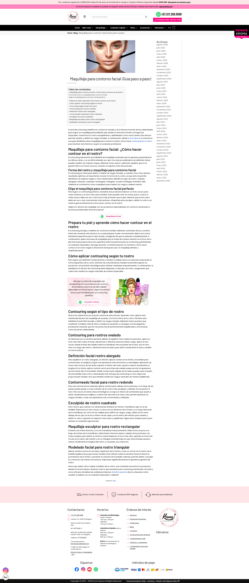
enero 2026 (161, 66)
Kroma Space (134, 138)
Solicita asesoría (119, 472)
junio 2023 (161, 162)
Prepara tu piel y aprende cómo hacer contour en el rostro (92, 101)
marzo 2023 (162, 171)
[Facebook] (77, 569)
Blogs (132, 527)
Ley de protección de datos (140, 535)
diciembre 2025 (163, 69)
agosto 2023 (162, 156)
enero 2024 (162, 140)
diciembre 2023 (163, 143)
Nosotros (133, 515)
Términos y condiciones (138, 543)
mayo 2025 (162, 91)
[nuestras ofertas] (241, 38)
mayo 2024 (162, 128)
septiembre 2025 (164, 79)
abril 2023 (161, 168)
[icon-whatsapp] (6, 577)
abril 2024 (161, 131)
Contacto (133, 531)
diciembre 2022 (163, 181)
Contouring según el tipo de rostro (83, 106)
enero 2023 (161, 178)
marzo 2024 (162, 134)
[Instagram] (83, 569)
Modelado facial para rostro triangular (84, 122)
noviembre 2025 (164, 72)
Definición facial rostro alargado (82, 111)
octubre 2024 (162, 112)
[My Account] (84, 17)
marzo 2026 (162, 60)
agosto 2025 (162, 82)
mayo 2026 (161, 54)
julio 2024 (161, 122)
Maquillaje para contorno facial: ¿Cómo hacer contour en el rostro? (96, 92)
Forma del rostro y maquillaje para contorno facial (88, 95)
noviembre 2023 (164, 147)
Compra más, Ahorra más (169, 19)
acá (84, 547)
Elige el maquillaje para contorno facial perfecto (87, 97)
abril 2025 (161, 94)
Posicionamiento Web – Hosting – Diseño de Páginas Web (152, 581)
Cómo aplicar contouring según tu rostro (85, 103)
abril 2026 (161, 57)
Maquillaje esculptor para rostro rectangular (87, 119)
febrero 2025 (162, 100)
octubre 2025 (162, 75)
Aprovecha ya (165, 6)
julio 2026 (161, 48)
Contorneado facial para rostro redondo (85, 114)
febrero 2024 (162, 137)
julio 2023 (161, 159)
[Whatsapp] (96, 569)
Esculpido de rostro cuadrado (81, 117)
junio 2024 (161, 125)
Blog (76, 33)
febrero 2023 (162, 174)
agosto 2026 (162, 44)
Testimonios (134, 523)
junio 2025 (161, 88)
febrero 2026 (162, 63)
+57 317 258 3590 (171, 14)
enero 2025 (162, 103)
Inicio (69, 33)
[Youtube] (89, 569)
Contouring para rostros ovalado (82, 109)
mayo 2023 (161, 165)
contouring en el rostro (142, 141)
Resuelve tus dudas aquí (179, 2)
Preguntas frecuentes (138, 519)
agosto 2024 (162, 119)
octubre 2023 (162, 150)
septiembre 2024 (164, 116)
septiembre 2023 (164, 153)
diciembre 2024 (163, 106)
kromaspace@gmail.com (80, 544)
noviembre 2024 (164, 109)
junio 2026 (161, 51)
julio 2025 (161, 85)
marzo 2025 (162, 97)
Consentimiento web (137, 539)
